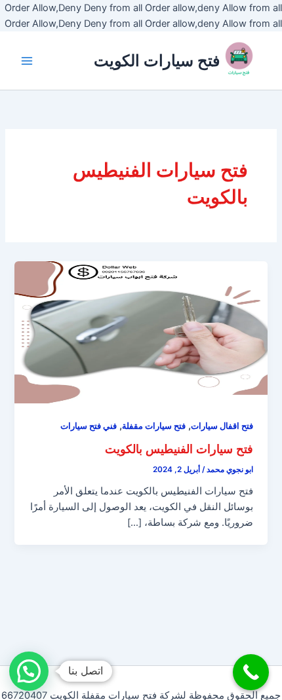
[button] (29, 671)
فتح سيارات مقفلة (154, 426)
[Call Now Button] (251, 672)
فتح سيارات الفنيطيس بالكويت (179, 448)
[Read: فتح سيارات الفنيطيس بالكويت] (140, 331)
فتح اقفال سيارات (222, 426)
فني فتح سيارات (88, 426)
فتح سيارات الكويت (157, 60)
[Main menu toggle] (27, 61)
